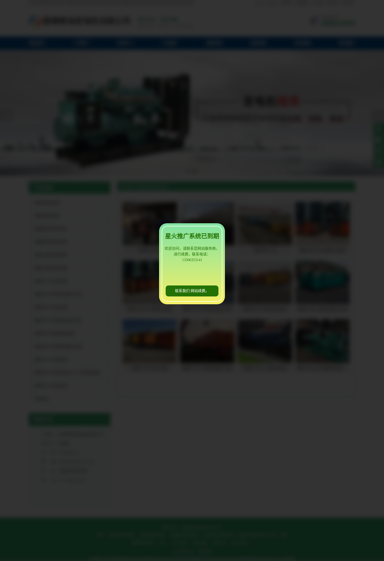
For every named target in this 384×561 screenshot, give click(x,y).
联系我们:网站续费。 (192, 291)
